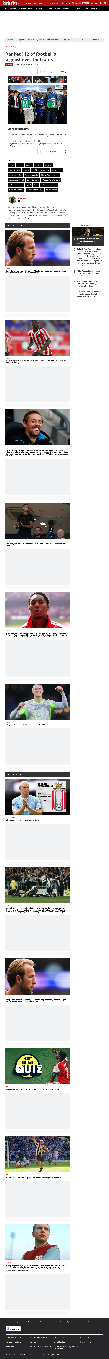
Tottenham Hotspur (49, 185)
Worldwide (10, 1347)
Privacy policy (59, 1337)
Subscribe (86, 3)
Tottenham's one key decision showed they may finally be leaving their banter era (89, 294)
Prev (44, 72)
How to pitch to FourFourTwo (40, 1347)
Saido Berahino (33, 180)
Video (57, 9)
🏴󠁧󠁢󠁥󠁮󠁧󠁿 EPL (81, 40)
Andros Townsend (16, 185)
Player (15, 47)
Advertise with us (85, 1342)
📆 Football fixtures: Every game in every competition (38, 40)
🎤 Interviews (94, 40)
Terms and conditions (14, 1337)
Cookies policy (84, 1337)
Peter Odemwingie (16, 190)
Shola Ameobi (51, 190)
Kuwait (26, 170)
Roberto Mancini (31, 175)
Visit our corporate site (84, 1322)
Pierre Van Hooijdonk (49, 175)
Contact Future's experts (39, 1337)
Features (66, 9)
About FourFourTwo (61, 1342)
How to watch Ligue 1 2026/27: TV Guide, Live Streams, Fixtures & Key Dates (89, 284)
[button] (105, 3)
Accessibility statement (14, 1342)
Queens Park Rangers (51, 180)
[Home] (6, 8)
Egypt (28, 185)
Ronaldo (38, 165)
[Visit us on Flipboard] (76, 3)
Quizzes (77, 9)
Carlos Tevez (57, 170)
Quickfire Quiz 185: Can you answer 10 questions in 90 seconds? (88, 241)
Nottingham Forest (16, 180)
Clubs (85, 9)
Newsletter (39, 9)
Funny (11, 165)
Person (8, 47)
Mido (36, 185)
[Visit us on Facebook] (62, 3)
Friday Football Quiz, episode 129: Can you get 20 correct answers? (88, 273)
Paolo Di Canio (14, 170)
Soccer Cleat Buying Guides (21, 9)
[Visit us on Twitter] (66, 3)
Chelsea (20, 165)
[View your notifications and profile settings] (101, 3)
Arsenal (29, 165)
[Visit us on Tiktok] (79, 3)
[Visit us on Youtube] (69, 3)
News (50, 9)
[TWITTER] (19, 201)
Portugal (48, 165)
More (93, 9)
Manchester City (15, 175)
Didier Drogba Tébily (35, 190)
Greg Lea (19, 64)
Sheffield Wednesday (40, 170)
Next (62, 72)
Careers (33, 1342)
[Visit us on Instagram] (73, 3)
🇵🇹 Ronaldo (68, 40)
